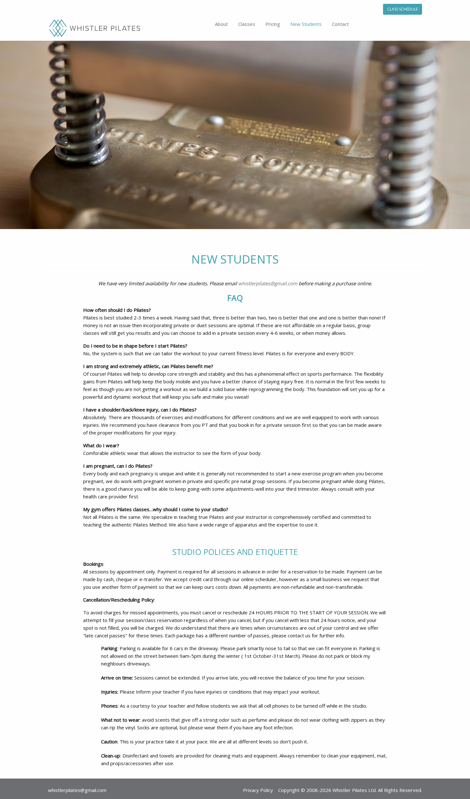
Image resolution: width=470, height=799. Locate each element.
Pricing (272, 24)
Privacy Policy (258, 790)
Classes (246, 24)
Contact (340, 24)
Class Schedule (402, 9)
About (221, 24)
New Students (306, 24)
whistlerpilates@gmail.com (267, 283)
